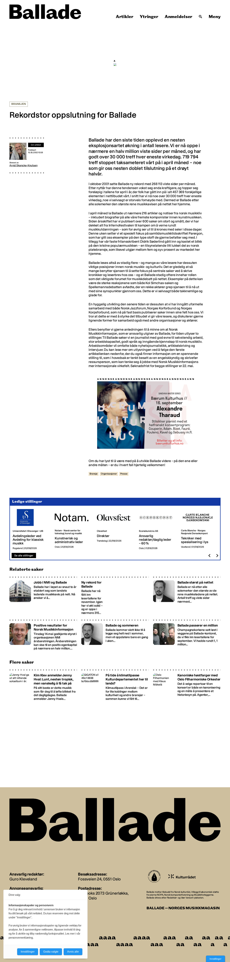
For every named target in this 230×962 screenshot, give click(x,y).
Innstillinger (215, 958)
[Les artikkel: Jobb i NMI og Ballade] (43, 595)
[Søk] (200, 16)
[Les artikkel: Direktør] (115, 529)
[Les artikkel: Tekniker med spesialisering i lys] (199, 529)
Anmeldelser (178, 16)
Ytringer (149, 16)
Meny (215, 16)
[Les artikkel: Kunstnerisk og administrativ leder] (73, 529)
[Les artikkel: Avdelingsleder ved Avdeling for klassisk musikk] (31, 529)
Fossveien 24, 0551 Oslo (99, 879)
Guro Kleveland (23, 879)
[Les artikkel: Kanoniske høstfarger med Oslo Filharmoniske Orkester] (187, 685)
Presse (123, 473)
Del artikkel (36, 145)
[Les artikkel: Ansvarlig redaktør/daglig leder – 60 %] (157, 529)
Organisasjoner (109, 473)
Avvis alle (73, 951)
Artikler (124, 16)
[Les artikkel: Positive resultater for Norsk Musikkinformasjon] (43, 634)
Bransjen (18, 104)
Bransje (93, 473)
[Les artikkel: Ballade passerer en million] (187, 634)
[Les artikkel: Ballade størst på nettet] (187, 595)
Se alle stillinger (23, 555)
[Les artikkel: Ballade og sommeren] (115, 634)
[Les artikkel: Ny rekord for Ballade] (115, 595)
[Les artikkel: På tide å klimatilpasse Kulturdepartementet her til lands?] (115, 685)
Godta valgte (50, 951)
